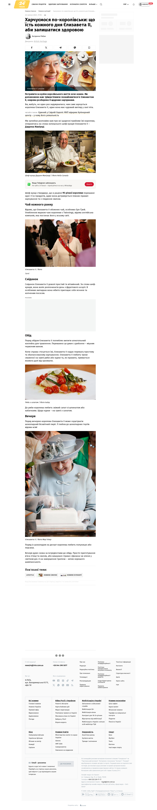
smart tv (113, 794)
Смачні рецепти (39, 4)
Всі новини (33, 701)
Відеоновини (34, 713)
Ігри (117, 684)
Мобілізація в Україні (91, 701)
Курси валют (113, 707)
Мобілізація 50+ (88, 709)
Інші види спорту (115, 747)
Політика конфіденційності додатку (104, 675)
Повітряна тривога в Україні (66, 713)
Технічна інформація (123, 662)
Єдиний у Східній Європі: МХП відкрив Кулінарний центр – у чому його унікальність (57, 114)
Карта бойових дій (62, 707)
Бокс (110, 735)
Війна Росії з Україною (65, 701)
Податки (112, 719)
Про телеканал (85, 673)
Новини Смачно (31, 11)
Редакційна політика (87, 669)
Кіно (31, 732)
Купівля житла (87, 738)
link (54, 681)
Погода (31, 719)
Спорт (111, 732)
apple (100, 794)
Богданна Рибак (39, 36)
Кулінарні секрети (78, 4)
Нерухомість (87, 732)
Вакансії (119, 669)
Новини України (35, 707)
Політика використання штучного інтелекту (105, 669)
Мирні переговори (62, 710)
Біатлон (112, 744)
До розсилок (65, 764)
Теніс (111, 741)
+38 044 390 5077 (60, 665)
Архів (118, 677)
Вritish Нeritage (40, 41)
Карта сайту (120, 681)
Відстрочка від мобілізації (92, 719)
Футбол (111, 738)
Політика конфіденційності (104, 662)
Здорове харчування (58, 4)
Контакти (119, 666)
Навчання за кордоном (64, 750)
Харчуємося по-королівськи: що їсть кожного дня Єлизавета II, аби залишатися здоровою (74, 11)
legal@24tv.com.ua (108, 782)
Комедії (31, 744)
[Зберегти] (89, 47)
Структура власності (123, 673)
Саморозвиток (60, 747)
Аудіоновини (33, 716)
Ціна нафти (113, 704)
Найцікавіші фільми (36, 735)
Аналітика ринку (88, 735)
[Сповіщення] (133, 4)
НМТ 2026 (58, 744)
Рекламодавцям (85, 681)
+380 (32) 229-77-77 (94, 779)
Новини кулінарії (44, 11)
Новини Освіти (61, 732)
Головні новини (35, 704)
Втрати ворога (60, 722)
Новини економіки (117, 701)
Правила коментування (103, 686)
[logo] (22, 4)
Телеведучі (83, 677)
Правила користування (84, 685)
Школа (57, 741)
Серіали (32, 747)
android (87, 794)
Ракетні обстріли (61, 704)
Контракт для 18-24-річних (92, 715)
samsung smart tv (127, 794)
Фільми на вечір (35, 741)
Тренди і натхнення (89, 741)
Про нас (82, 662)
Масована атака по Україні (65, 716)
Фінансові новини (116, 710)
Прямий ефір (34, 710)
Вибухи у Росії (60, 719)
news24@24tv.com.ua (34, 665)
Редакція (83, 666)
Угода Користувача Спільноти (104, 681)
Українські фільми (36, 738)
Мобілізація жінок (89, 712)
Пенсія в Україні (115, 722)
